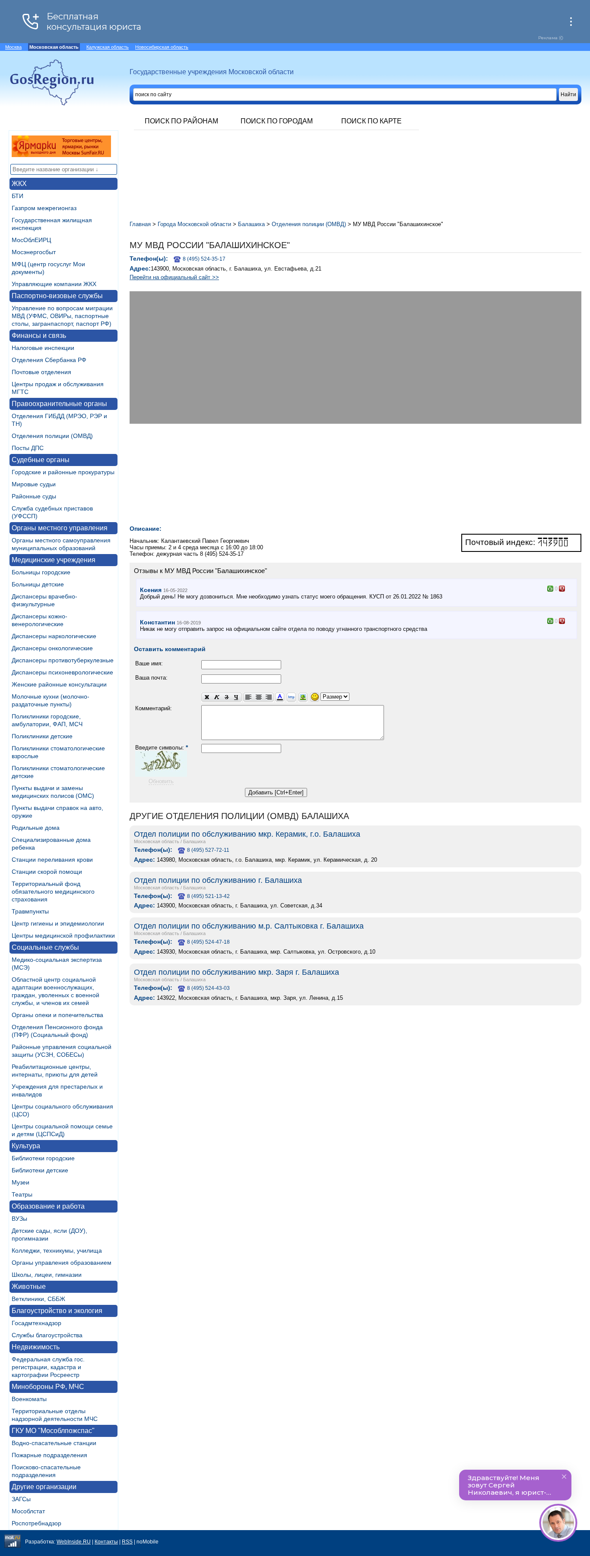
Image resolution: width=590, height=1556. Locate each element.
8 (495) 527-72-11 (208, 850)
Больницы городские (41, 572)
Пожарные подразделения (49, 1455)
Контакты (106, 1542)
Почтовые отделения (41, 372)
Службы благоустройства (47, 1335)
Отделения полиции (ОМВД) (52, 435)
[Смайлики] (314, 697)
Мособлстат (28, 1511)
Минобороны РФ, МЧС (48, 1386)
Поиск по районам (181, 121)
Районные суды (34, 496)
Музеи (20, 1182)
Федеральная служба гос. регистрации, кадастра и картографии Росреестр (48, 1367)
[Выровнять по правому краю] (268, 697)
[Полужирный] (206, 697)
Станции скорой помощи (47, 871)
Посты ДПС (28, 447)
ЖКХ (19, 183)
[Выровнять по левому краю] (248, 697)
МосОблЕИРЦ (31, 239)
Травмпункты (30, 911)
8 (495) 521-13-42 (208, 896)
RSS (127, 1542)
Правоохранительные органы (59, 403)
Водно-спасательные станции (54, 1442)
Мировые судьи (34, 484)
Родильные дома (36, 827)
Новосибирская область (161, 47)
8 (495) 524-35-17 (204, 259)
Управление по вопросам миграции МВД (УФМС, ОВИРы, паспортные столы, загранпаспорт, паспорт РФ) (62, 316)
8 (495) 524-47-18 (208, 942)
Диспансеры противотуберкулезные (63, 660)
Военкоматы (29, 1398)
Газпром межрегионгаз (44, 208)
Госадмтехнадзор (36, 1323)
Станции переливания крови (52, 859)
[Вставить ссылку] (291, 697)
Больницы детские (38, 584)
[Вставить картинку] (303, 697)
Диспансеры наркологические (54, 636)
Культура (26, 1146)
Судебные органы (41, 459)
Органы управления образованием (61, 1262)
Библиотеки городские (43, 1158)
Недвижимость (36, 1347)
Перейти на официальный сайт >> (174, 277)
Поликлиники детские (42, 736)
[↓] (562, 589)
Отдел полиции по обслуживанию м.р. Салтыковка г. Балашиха (249, 926)
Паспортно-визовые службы (57, 295)
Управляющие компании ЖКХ (54, 283)
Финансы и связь (39, 335)
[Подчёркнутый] (237, 697)
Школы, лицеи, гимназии (47, 1274)
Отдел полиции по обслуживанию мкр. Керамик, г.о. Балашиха (247, 834)
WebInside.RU (74, 1542)
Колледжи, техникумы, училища (57, 1250)
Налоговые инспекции (43, 347)
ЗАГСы (21, 1499)
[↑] (550, 589)
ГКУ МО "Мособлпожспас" (53, 1430)
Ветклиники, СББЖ (38, 1298)
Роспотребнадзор (36, 1523)
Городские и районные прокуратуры (63, 472)
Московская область (156, 841)
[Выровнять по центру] (258, 697)
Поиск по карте (371, 121)
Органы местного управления (60, 528)
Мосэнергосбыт (34, 252)
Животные (29, 1286)
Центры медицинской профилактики (63, 935)
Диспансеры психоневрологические (62, 672)
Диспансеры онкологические (52, 648)
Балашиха (194, 841)
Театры (22, 1194)
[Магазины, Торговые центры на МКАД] (61, 154)
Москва (13, 47)
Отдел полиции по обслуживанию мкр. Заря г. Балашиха (236, 972)
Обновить (161, 781)
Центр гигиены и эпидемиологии (58, 923)
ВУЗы (19, 1218)
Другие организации (44, 1486)
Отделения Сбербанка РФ (49, 359)
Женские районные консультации (59, 684)
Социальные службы (45, 947)
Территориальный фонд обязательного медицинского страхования (53, 891)
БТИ (17, 195)
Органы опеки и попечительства (57, 1014)
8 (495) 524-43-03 (208, 988)
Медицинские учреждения (53, 560)
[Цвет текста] (279, 697)
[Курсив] (217, 697)
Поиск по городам (277, 121)
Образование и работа (48, 1206)
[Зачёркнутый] (227, 697)
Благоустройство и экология (57, 1310)
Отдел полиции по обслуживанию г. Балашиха (218, 880)
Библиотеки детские (40, 1170)
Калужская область (107, 47)
